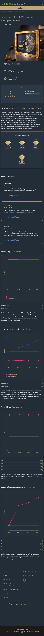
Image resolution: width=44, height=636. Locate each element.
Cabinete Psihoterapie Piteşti (8, 11)
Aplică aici (22, 8)
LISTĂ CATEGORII (28, 575)
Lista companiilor (29, 571)
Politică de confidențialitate (9, 584)
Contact (6, 594)
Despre (5, 575)
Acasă (2, 11)
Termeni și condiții (9, 580)
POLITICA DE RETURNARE (11, 589)
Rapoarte (6, 598)
